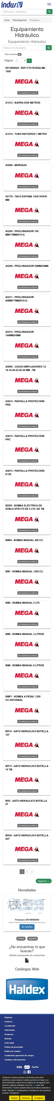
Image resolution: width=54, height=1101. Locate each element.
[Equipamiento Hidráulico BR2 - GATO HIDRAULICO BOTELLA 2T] (27, 814)
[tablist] (27, 917)
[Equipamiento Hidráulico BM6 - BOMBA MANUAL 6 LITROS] (27, 675)
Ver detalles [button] (27, 926)
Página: (9, 60)
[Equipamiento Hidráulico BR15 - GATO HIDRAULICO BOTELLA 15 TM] (27, 779)
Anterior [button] (21, 938)
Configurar (38, 1098)
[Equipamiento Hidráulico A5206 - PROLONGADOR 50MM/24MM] (27, 275)
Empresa (8, 1017)
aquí (34, 1085)
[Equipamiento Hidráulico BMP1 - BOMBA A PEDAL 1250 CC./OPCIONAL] (27, 710)
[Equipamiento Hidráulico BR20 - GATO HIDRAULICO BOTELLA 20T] (27, 848)
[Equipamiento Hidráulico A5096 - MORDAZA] (27, 175)
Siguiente (44, 880)
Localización (9, 1025)
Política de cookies (12, 1051)
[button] (29, 61)
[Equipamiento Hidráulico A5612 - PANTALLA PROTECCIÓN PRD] (27, 414)
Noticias (8, 1038)
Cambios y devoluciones (15, 1059)
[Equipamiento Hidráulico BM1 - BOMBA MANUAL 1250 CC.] (27, 581)
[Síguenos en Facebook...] (29, 1072)
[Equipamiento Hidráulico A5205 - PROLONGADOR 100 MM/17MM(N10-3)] (27, 244)
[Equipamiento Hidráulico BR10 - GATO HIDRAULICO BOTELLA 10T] (27, 744)
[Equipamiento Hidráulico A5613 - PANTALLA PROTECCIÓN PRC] (27, 449)
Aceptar (14, 1098)
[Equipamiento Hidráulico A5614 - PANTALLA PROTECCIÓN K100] (27, 484)
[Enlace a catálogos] (27, 989)
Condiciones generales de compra (19, 1055)
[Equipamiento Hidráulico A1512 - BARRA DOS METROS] (27, 112)
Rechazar (26, 1098)
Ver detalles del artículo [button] (27, 92)
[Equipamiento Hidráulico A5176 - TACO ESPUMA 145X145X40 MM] (27, 209)
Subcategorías (20, 20)
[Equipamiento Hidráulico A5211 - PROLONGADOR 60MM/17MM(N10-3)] (27, 310)
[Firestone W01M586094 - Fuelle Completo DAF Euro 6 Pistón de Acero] (27, 905)
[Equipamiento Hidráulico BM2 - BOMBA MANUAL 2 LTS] (27, 612)
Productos (8, 1034)
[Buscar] (49, 11)
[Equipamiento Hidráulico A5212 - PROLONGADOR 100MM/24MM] (27, 345)
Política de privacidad (13, 1047)
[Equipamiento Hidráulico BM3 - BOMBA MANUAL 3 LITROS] (27, 644)
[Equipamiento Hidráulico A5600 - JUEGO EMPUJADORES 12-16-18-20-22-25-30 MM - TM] (27, 380)
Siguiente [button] (32, 938)
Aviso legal (9, 1042)
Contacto (8, 1021)
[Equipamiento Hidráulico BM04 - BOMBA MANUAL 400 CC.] (27, 550)
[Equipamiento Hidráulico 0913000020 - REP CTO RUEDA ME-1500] (27, 81)
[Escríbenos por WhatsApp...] (25, 1072)
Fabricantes (9, 1030)
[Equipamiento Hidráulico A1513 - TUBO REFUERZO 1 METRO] (27, 143)
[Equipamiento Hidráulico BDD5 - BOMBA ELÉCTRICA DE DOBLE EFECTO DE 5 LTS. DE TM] (27, 518)
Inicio (6, 20)
